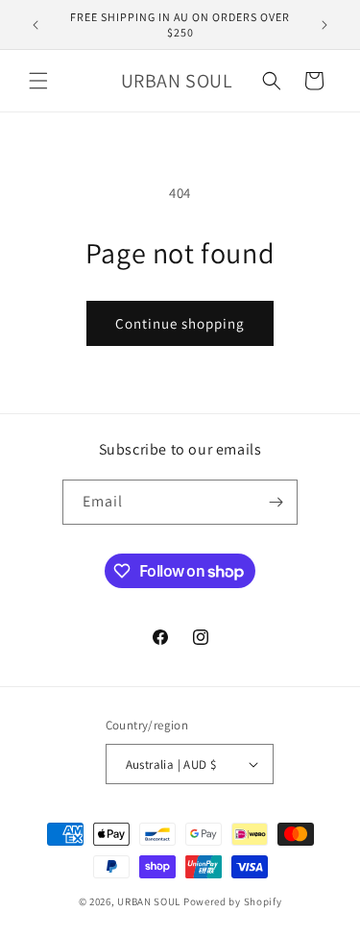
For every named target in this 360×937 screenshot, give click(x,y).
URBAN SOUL (148, 901)
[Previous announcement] (35, 25)
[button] (38, 81)
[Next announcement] (324, 25)
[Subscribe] (275, 502)
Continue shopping (180, 323)
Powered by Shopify (232, 901)
